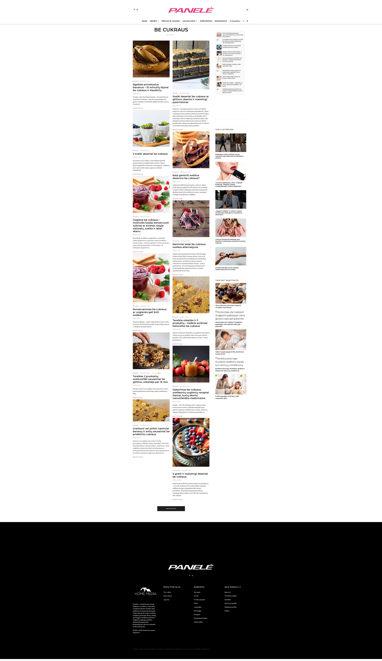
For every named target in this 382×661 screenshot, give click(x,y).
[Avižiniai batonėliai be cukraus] (151, 410)
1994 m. (144, 606)
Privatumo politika (231, 596)
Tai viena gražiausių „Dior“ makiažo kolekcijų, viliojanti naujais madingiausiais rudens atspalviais (228, 184)
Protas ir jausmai (199, 600)
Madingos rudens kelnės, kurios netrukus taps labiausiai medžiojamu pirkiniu (229, 156)
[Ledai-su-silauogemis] (191, 218)
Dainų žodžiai (198, 622)
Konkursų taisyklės (231, 603)
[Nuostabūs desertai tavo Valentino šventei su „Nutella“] (191, 149)
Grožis (153, 21)
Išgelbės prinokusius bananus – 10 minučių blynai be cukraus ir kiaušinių (151, 87)
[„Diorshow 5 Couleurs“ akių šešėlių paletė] (230, 171)
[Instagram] (137, 9)
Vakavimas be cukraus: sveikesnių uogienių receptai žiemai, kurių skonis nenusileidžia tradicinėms (191, 394)
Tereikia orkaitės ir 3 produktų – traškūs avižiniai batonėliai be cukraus (190, 323)
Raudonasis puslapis (200, 618)
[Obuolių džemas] (191, 364)
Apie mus (228, 592)
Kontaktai (228, 600)
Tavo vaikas (167, 592)
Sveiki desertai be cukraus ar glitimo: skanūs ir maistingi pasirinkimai (191, 99)
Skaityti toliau (138, 108)
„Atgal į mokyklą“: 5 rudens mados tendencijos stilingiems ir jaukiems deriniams (228, 213)
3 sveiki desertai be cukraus (150, 153)
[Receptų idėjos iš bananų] (151, 59)
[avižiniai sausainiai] (151, 350)
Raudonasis (221, 21)
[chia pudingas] (151, 128)
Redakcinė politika (230, 607)
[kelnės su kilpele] (230, 142)
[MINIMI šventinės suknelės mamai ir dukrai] (230, 228)
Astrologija (197, 611)
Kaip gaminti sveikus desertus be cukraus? (186, 177)
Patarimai (176, 172)
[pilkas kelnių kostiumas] (230, 199)
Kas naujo (197, 592)
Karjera (227, 611)
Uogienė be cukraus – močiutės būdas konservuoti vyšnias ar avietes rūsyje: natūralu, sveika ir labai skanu (151, 226)
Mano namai (167, 596)
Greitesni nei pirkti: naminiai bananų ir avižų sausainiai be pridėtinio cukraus (151, 431)
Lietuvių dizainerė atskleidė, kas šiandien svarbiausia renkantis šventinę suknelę (230, 241)
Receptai (136, 81)
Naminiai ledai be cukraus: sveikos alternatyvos (189, 246)
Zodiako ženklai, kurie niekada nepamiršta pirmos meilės (227, 268)
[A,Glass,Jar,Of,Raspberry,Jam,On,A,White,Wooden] (151, 194)
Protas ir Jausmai (171, 21)
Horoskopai (206, 21)
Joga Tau (166, 600)
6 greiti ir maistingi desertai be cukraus (190, 475)
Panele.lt (136, 604)
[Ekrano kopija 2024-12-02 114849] (191, 65)
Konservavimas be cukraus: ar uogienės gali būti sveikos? (150, 312)
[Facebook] (134, 9)
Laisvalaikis (188, 21)
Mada (145, 21)
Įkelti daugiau (171, 508)
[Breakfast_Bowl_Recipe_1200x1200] (191, 442)
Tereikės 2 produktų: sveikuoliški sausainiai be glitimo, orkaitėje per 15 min (150, 379)
